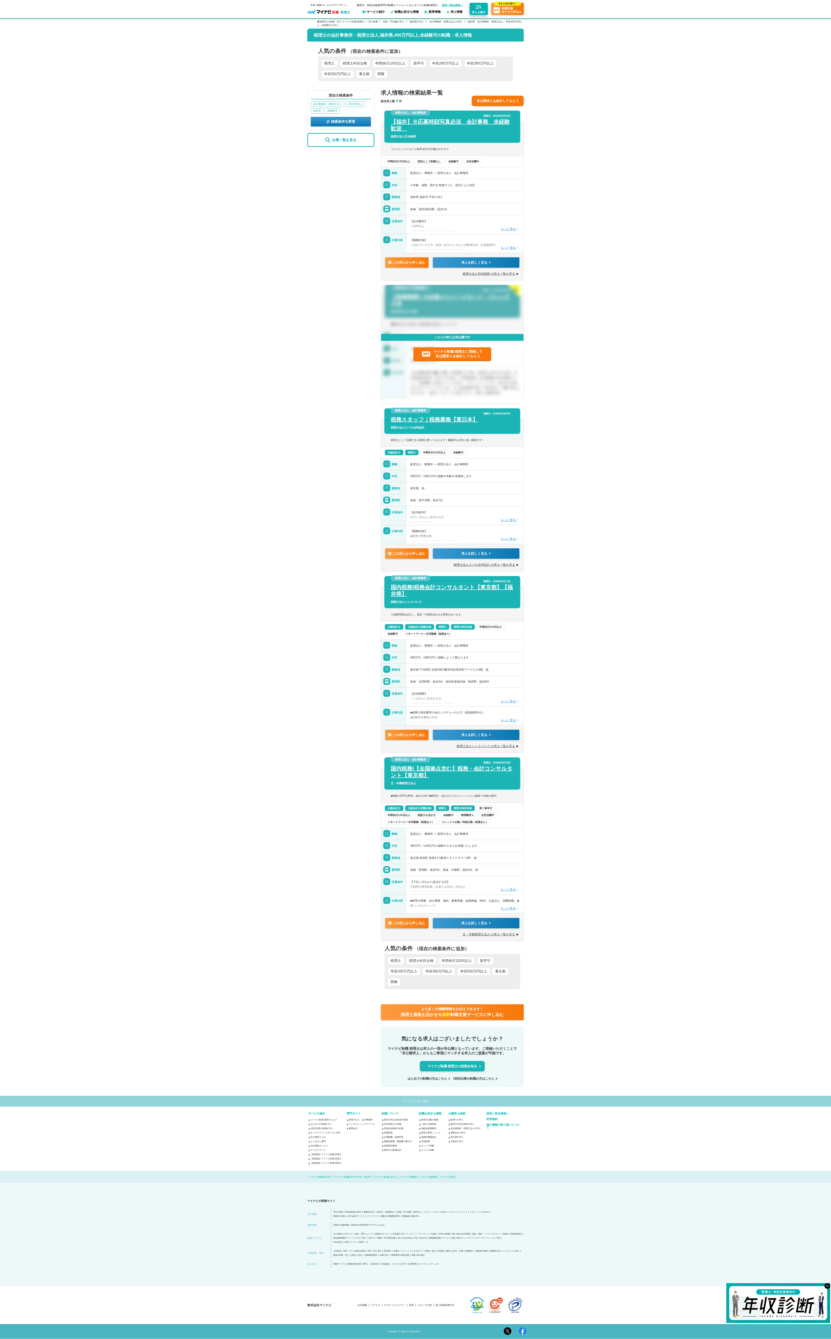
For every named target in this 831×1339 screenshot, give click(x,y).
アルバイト (454, 1212)
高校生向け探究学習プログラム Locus (368, 1225)
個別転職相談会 (428, 1137)
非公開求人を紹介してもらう (498, 101)
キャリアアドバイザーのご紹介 (326, 1132)
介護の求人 (384, 1255)
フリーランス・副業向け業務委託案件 (383, 1216)
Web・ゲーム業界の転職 (354, 1251)
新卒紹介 (387, 1251)
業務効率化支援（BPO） (358, 1264)
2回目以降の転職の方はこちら (473, 1078)
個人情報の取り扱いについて (503, 1126)
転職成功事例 (390, 1145)
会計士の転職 (437, 1251)
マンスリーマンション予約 (488, 1238)
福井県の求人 (417, 21)
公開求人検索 (456, 1113)
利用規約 (492, 1119)
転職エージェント (401, 1251)
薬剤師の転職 (482, 1251)
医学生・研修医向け (386, 1212)
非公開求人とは (318, 1137)
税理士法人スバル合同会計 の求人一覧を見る (484, 564)
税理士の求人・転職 (454, 1251)
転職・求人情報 (404, 1212)
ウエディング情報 (500, 1234)
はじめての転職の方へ (321, 1124)
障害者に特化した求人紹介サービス (348, 1216)
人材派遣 (337, 1251)
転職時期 (388, 1132)
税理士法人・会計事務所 (361, 1120)
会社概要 (362, 1305)
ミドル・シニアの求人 (479, 1212)
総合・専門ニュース (364, 1234)
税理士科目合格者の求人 (462, 1124)
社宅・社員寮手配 (409, 1264)
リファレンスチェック (429, 1264)
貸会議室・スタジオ (390, 1264)
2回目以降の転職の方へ (322, 1128)
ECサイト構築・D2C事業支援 (382, 1238)
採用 (411, 1305)
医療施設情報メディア (439, 1238)
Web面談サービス (319, 1145)
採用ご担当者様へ (452, 5)
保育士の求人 (357, 1255)
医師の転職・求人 (341, 1255)
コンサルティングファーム (362, 1124)
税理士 (329, 63)
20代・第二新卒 (374, 1251)
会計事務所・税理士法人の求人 (446, 21)
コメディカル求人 (512, 1251)
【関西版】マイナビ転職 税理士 (326, 1158)
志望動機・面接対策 (393, 1137)
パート (464, 1212)
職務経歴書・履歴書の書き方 (398, 1141)
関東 (381, 74)
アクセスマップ (318, 1150)
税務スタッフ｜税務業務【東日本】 (434, 419)
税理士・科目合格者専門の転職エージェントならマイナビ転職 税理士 (397, 5)
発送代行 (375, 1264)
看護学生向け (369, 1212)
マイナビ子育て (360, 1238)
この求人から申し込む (409, 262)
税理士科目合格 (355, 63)
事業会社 (353, 1128)
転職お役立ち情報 (430, 1113)
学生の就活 (338, 1212)
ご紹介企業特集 (428, 1124)
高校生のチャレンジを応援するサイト (391, 1234)
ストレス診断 (427, 1150)
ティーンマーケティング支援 (423, 1234)
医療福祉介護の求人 (411, 1216)
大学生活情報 (444, 1234)
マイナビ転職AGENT (320, 1177)
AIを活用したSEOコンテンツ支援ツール (351, 1242)
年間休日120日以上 (390, 63)
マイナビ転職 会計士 (386, 1177)
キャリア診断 (427, 1145)
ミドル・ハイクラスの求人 (435, 1212)
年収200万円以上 (445, 63)
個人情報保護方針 (444, 1305)
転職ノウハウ (390, 1113)
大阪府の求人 (457, 1141)
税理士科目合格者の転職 (396, 1120)
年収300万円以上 (480, 63)
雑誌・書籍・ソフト (481, 1234)
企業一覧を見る (344, 140)
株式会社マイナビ (319, 1305)
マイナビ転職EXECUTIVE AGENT (353, 1177)
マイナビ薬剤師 (428, 1177)
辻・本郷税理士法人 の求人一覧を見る (489, 934)
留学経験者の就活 (353, 1212)
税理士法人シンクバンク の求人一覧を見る (486, 746)
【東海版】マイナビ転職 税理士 (326, 1163)
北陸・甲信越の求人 (393, 21)
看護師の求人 (496, 1251)
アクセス (375, 1305)
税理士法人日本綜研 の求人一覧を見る (489, 273)
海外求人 (417, 1212)
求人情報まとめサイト (343, 1234)
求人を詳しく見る (474, 262)
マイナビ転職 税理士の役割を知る (452, 1066)
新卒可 (419, 63)
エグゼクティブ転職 (420, 1251)
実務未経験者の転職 (393, 1128)
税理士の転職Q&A (393, 1150)
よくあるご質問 (318, 1141)
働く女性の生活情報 (461, 1234)
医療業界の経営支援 (400, 1255)
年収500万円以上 (337, 74)
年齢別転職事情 (428, 1128)
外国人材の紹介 (418, 1255)
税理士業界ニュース (431, 1132)
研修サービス (339, 1264)
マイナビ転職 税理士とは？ (324, 1120)
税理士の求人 (457, 1120)
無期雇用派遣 (371, 1255)
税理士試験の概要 (429, 1120)
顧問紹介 (469, 1251)
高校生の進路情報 (341, 1225)
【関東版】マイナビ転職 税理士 (326, 1154)
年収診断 (425, 1141)
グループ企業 (424, 1305)
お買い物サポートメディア (462, 1238)
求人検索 (373, 21)
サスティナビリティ (394, 1305)
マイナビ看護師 (408, 1177)
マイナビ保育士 (448, 1177)
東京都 (364, 74)
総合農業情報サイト (342, 1238)
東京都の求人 (457, 1137)
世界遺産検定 (516, 1234)
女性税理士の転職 (392, 1124)
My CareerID (421, 1238)
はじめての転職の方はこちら (427, 1078)
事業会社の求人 (458, 1132)
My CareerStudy (405, 1238)
